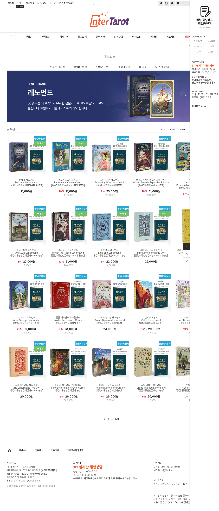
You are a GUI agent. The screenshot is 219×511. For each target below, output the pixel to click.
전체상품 (46, 36)
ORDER (30, 3)
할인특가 (100, 36)
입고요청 (211, 41)
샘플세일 (188, 36)
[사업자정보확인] (49, 470)
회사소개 (23, 450)
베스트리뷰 (198, 46)
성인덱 (122, 66)
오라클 (77, 66)
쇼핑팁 (211, 46)
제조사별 (170, 36)
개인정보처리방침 (75, 450)
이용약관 (55, 450)
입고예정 (159, 66)
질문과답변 (198, 41)
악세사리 (64, 36)
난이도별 (136, 36)
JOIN (20, 4)
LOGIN (10, 3)
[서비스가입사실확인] (185, 502)
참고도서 (82, 36)
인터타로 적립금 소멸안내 (69, 3)
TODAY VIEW (199, 106)
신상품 (29, 36)
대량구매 (198, 52)
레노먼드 (100, 66)
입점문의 (211, 52)
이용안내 (39, 450)
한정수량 (118, 36)
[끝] (117, 418)
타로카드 (54, 66)
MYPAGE (42, 3)
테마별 (153, 36)
